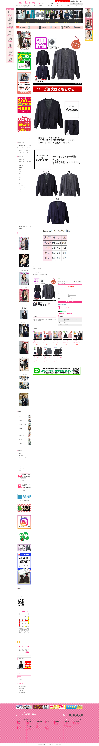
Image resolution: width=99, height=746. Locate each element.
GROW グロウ (21, 216)
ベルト (37, 726)
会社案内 (68, 5)
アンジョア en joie (22, 212)
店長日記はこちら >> (20, 596)
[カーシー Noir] (24, 305)
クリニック (21, 150)
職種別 (20, 228)
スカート (26, 152)
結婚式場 (20, 428)
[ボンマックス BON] (24, 322)
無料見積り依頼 (76, 723)
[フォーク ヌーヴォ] (24, 357)
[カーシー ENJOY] (24, 287)
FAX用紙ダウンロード (77, 722)
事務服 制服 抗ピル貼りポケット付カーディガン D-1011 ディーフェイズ (67, 341)
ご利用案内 (40, 5)
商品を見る (35, 361)
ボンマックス (21, 205)
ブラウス (20, 152)
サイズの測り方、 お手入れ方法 (67, 724)
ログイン (42, 3)
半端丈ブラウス (29, 724)
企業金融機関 (21, 431)
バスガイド (21, 420)
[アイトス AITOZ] (24, 374)
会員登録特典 (56, 724)
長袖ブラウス (29, 722)
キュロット (21, 191)
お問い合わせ (76, 721)
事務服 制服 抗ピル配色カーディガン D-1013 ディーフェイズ (47, 341)
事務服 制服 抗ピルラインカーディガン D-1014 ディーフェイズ (47, 357)
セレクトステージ (22, 457)
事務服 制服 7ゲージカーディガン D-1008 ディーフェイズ (37, 357)
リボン (37, 723)
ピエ (20, 218)
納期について (59, 5)
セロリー (22, 148)
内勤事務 (20, 439)
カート (59, 3)
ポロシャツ (21, 173)
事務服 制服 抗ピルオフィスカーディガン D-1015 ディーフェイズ (57, 357)
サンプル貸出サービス (78, 5)
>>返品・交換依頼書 (24, 500)
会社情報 (65, 725)
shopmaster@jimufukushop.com (76, 719)
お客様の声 (49, 5)
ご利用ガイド (20, 683)
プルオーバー (21, 165)
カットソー (21, 171)
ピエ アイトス (47, 728)
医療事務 (20, 416)
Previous (17, 16)
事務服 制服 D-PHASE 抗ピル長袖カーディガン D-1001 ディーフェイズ (37, 341)
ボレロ (20, 179)
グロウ (46, 727)
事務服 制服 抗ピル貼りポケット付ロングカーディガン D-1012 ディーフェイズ (77, 341)
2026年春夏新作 (22, 145)
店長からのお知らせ (67, 726)
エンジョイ (21, 220)
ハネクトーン (28, 150)
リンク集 (19, 673)
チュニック (21, 167)
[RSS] (18, 642)
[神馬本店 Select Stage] (24, 270)
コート (20, 181)
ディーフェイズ (22, 470)
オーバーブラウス (22, 159)
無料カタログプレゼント (58, 722)
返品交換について (22, 688)
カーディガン (21, 195)
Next (82, 15)
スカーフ (37, 722)
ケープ (20, 183)
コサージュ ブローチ (39, 724)
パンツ (20, 193)
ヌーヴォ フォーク (48, 729)
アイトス (20, 466)
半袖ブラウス (29, 723)
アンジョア (29, 148)
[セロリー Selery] (24, 235)
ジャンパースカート (22, 187)
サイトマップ (66, 727)
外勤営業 (20, 443)
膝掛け (37, 727)
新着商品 (47, 721)
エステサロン (21, 435)
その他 (37, 728)
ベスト (22, 147)
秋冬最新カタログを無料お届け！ (24, 49)
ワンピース (21, 185)
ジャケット (21, 177)
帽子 (37, 725)
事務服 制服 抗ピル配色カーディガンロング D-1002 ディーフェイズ (57, 341)
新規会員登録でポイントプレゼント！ (24, 113)
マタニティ (21, 199)
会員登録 (51, 3)
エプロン (20, 197)
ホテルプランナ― (22, 424)
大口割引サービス (22, 692)
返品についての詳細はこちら (65, 307)
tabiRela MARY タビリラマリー (25, 226)
